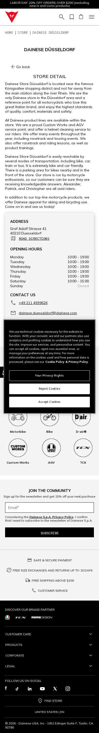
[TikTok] (17, 688)
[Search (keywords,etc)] (61, 17)
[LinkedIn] (29, 688)
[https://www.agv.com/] (7, 617)
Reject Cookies (49, 388)
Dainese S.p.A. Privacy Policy (51, 517)
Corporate (14, 655)
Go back (23, 67)
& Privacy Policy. (76, 362)
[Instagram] (67, 688)
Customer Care (18, 634)
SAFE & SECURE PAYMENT (53, 560)
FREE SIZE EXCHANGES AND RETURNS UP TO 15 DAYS (53, 570)
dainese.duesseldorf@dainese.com (48, 313)
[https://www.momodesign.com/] (41, 617)
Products (13, 645)
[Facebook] (6, 688)
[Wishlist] (71, 17)
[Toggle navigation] (91, 17)
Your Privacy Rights (49, 375)
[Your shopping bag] (81, 17)
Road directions (34, 238)
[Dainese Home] (12, 17)
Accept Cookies (49, 402)
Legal (10, 666)
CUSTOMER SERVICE (53, 590)
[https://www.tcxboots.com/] (20, 617)
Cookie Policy (54, 362)
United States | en (49, 712)
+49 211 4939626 (33, 303)
